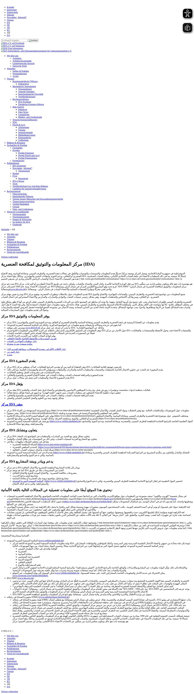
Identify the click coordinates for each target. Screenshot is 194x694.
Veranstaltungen (19, 73)
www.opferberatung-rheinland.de (54, 597)
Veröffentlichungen (26, 96)
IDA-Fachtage (24, 102)
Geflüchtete (23, 140)
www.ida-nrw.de (17, 289)
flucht (44, 499)
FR (8, 25)
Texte (14, 183)
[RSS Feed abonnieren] (12, 48)
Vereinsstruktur (19, 214)
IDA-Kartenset (19, 166)
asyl (49, 499)
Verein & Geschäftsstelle (18, 212)
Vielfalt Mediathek (20, 204)
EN (8, 22)
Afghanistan (23, 127)
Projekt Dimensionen (27, 158)
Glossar (10, 20)
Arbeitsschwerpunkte (22, 61)
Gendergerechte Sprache (23, 63)
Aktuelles (11, 68)
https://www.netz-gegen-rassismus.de (54, 444)
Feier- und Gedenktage (22, 209)
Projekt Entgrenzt (26, 153)
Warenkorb (23, 178)
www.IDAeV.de (32, 328)
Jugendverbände (25, 132)
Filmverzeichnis (19, 194)
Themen (10, 79)
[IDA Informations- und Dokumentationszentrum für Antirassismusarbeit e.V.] (36, 51)
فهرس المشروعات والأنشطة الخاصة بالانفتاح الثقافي (31, 338)
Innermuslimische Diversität (30, 94)
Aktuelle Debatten (26, 91)
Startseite (5, 229)
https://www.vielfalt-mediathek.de (65, 421)
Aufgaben (16, 58)
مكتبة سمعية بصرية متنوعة (20, 344)
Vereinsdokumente (20, 217)
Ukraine (21, 130)
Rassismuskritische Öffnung (25, 81)
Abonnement (24, 171)
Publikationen (13, 163)
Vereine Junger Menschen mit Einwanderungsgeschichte (37, 199)
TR (8, 27)
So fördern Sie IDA (21, 222)
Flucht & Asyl (18, 125)
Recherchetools (14, 191)
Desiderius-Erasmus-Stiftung (31, 104)
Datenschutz (12, 12)
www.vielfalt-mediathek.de (51, 540)
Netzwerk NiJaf (19, 66)
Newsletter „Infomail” (22, 168)
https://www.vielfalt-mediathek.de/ (60, 481)
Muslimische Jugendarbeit (24, 86)
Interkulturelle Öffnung (22, 196)
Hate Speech (18, 107)
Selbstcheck (23, 84)
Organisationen (25, 89)
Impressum (12, 10)
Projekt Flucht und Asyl (28, 155)
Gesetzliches (23, 114)
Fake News (23, 112)
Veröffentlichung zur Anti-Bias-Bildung (30, 186)
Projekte (16, 150)
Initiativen (22, 109)
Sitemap (10, 15)
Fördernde (17, 224)
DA (8, 35)
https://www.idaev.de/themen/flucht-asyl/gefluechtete (87, 501)
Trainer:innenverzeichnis (23, 201)
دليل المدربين (13, 352)
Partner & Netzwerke (22, 219)
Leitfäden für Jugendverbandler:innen (29, 189)
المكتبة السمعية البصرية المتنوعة (28, 481)
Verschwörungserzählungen (24, 120)
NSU (14, 122)
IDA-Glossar (18, 181)
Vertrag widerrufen (9, 257)
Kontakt (10, 7)
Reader (15, 173)
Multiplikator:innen (26, 135)
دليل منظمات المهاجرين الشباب (22, 341)
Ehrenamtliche (24, 137)
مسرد (9, 354)
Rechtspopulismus (20, 99)
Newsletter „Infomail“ (17, 17)
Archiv (15, 76)
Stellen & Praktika (20, 71)
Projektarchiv (18, 160)
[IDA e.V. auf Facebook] (12, 43)
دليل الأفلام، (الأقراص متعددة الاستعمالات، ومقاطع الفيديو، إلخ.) (36, 349)
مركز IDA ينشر (12, 404)
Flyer (14, 176)
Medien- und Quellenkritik (30, 117)
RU (8, 30)
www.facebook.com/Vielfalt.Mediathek (30, 575)
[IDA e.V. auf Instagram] (12, 46)
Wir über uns (12, 56)
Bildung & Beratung (16, 143)
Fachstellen (17, 148)
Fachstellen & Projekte (17, 145)
